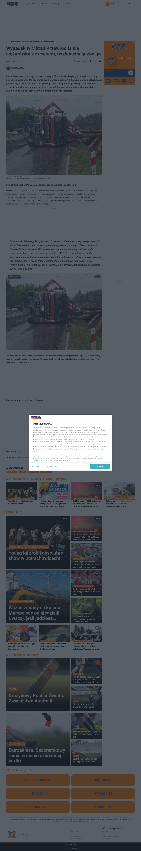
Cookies (45, 460)
